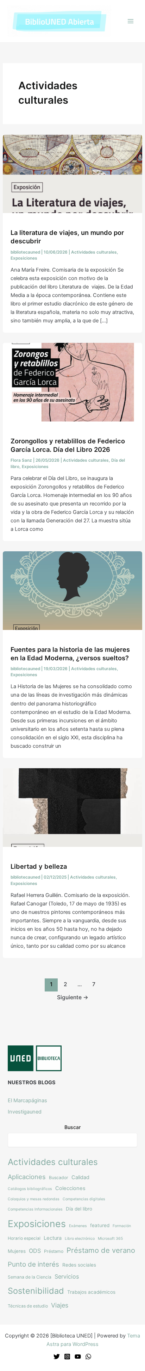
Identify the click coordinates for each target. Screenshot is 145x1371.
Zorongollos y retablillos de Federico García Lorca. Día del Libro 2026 (68, 445)
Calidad (80, 1177)
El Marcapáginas (27, 1100)
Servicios (67, 1276)
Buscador (58, 1177)
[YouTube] (78, 1356)
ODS (35, 1250)
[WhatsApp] (88, 1356)
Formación (122, 1226)
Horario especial (24, 1238)
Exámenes (78, 1226)
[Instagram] (67, 1356)
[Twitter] (56, 1356)
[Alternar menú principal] (130, 21)
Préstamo (53, 1251)
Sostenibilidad (36, 1291)
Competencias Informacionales (35, 1209)
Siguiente (72, 997)
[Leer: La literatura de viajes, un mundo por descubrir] (72, 173)
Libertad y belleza (39, 866)
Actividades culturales (94, 252)
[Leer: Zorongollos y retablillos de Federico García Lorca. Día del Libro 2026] (72, 382)
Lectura (53, 1238)
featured (99, 1225)
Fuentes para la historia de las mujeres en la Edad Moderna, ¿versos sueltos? (70, 653)
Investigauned (25, 1112)
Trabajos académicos (91, 1292)
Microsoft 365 (110, 1238)
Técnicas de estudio (28, 1306)
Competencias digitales (84, 1199)
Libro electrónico (80, 1238)
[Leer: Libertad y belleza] (72, 807)
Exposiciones (24, 258)
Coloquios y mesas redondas (33, 1199)
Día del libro (79, 1209)
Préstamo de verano (101, 1250)
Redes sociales (79, 1265)
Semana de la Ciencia (29, 1277)
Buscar (72, 1127)
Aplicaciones (27, 1177)
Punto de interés (33, 1264)
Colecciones (70, 1188)
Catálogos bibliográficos (30, 1189)
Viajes (59, 1305)
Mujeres (17, 1251)
